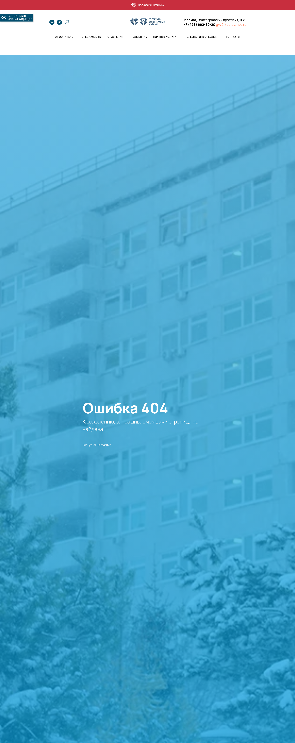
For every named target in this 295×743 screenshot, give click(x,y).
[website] (66, 22)
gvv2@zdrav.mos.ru (231, 24)
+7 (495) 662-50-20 (199, 24)
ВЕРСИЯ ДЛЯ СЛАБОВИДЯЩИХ (20, 17)
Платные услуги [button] (165, 36)
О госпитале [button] (64, 36)
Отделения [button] (115, 36)
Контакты (233, 36)
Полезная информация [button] (201, 36)
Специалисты (91, 36)
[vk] (51, 22)
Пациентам (140, 36)
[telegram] (59, 22)
